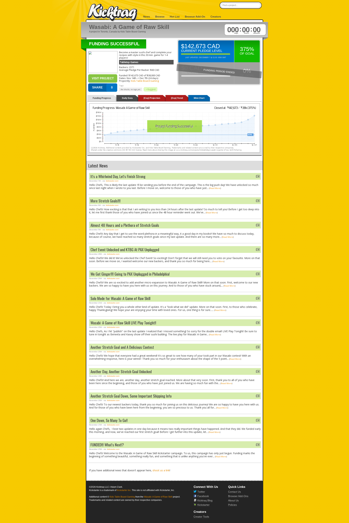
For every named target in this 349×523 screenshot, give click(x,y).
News (146, 16)
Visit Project (103, 78)
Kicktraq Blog (204, 500)
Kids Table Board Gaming (145, 80)
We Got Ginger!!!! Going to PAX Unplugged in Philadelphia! (130, 274)
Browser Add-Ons (238, 496)
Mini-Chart (199, 98)
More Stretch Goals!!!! (106, 201)
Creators (215, 16)
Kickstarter (203, 504)
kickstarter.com (112, 181)
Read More (215, 188)
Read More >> (220, 79)
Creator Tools (201, 516)
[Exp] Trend (177, 98)
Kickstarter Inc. (124, 490)
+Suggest (151, 89)
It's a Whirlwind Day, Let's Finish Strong (118, 176)
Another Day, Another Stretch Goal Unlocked (121, 371)
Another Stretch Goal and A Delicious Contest (122, 347)
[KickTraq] (112, 13)
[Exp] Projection (152, 98)
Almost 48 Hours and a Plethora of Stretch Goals (125, 225)
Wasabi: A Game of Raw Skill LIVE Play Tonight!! (123, 322)
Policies (232, 504)
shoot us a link (161, 470)
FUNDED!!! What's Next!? (107, 444)
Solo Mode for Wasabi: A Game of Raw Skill (120, 298)
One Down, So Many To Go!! (109, 420)
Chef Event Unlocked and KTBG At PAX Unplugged (125, 249)
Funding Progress (102, 98)
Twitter (201, 491)
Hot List (175, 16)
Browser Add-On (195, 16)
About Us (233, 500)
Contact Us (234, 491)
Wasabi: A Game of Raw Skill (158, 497)
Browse (160, 16)
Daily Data (127, 98)
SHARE (97, 87)
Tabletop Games (129, 62)
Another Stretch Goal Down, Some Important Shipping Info (131, 396)
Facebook (203, 496)
